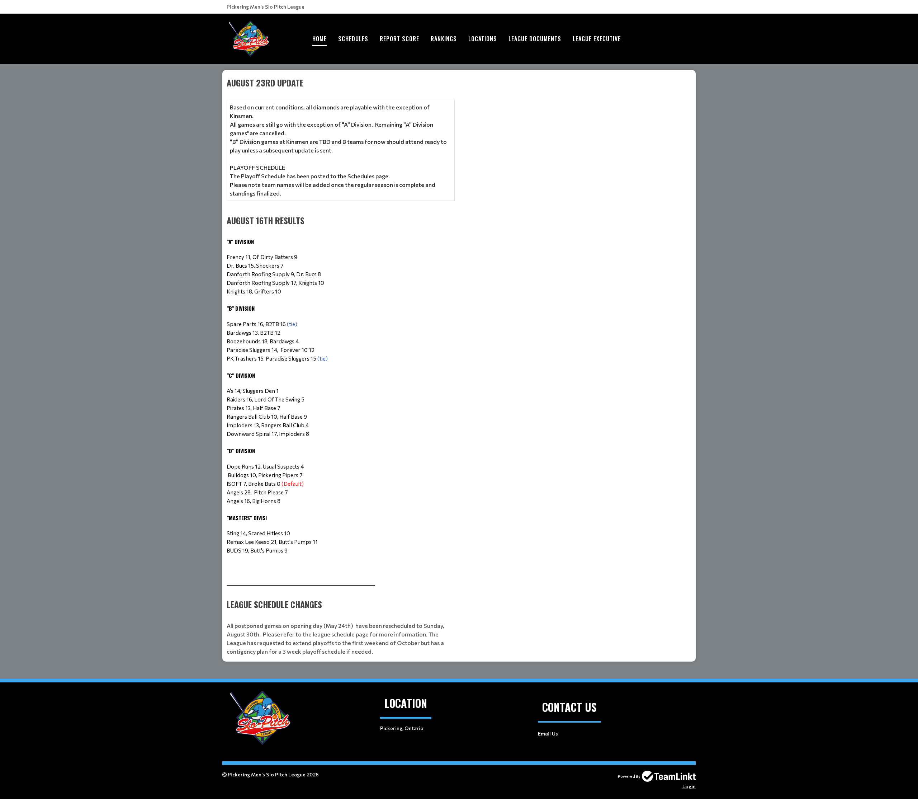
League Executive (597, 38)
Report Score (399, 38)
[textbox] (341, 325)
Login (689, 786)
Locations (482, 38)
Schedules (353, 38)
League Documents (534, 38)
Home (319, 38)
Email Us (548, 733)
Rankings (444, 38)
